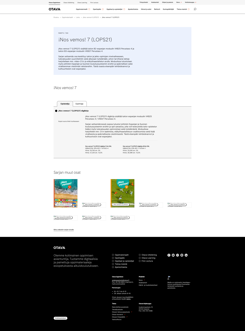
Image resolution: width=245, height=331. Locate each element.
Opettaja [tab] (79, 104)
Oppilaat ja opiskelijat (124, 261)
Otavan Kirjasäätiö (119, 317)
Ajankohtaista (121, 267)
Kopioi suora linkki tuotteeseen (68, 121)
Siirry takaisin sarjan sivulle (64, 230)
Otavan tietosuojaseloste (121, 312)
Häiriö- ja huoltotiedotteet (148, 285)
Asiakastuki (143, 283)
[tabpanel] (122, 132)
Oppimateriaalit (122, 255)
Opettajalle (120, 258)
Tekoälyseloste (117, 309)
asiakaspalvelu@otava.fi (120, 280)
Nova (141, 280)
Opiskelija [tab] (64, 104)
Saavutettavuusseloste (120, 307)
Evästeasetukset (60, 318)
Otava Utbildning (68, 2)
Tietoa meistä (121, 264)
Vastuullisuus (116, 319)
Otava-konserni (117, 314)
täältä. (128, 299)
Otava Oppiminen (54, 2)
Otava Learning (82, 2)
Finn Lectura (94, 2)
